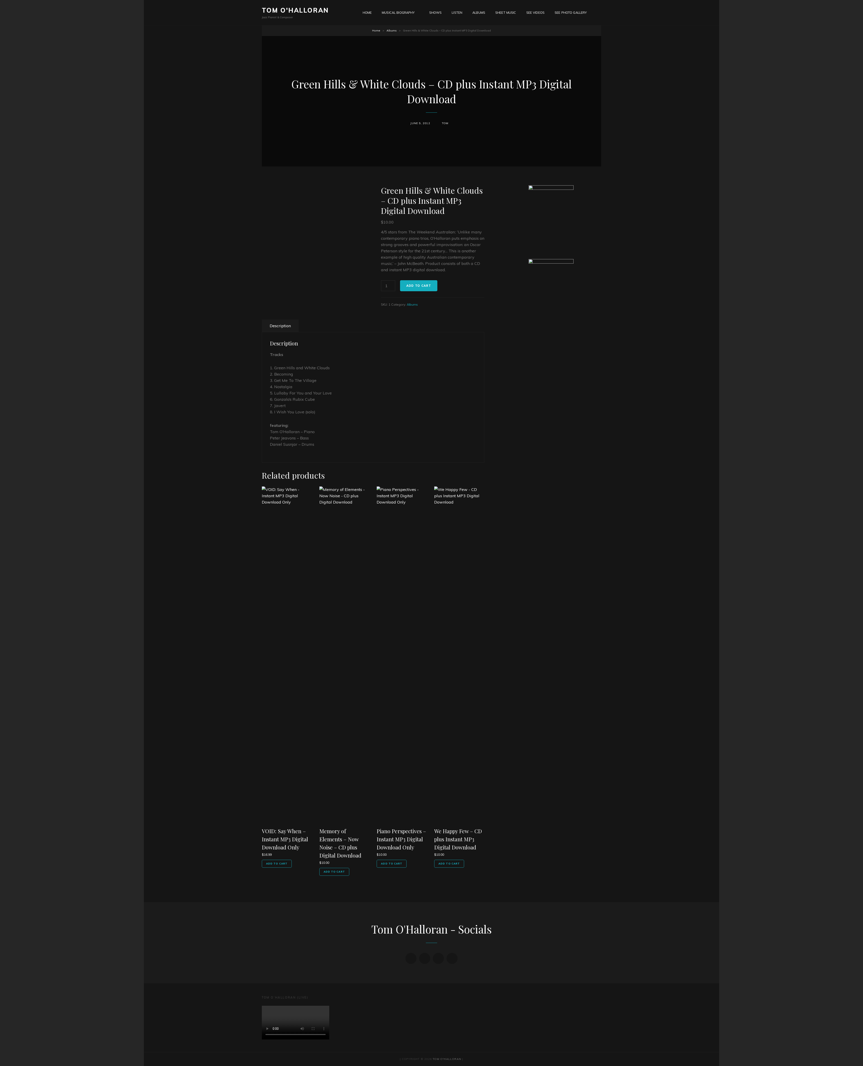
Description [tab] (280, 325)
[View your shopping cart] (598, 12)
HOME (367, 13)
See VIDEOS (535, 13)
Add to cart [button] (276, 863)
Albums (478, 13)
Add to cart (418, 285)
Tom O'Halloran (295, 10)
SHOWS (435, 13)
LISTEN (457, 13)
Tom (445, 123)
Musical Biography (398, 13)
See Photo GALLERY (571, 13)
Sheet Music (505, 13)
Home (376, 30)
